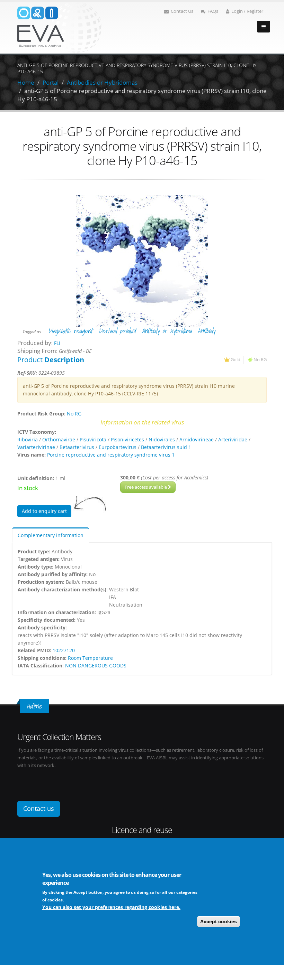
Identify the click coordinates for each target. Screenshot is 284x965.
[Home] (59, 27)
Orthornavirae (58, 439)
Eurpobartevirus (117, 447)
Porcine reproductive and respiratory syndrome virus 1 (111, 454)
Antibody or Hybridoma (167, 331)
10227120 (64, 650)
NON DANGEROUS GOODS (95, 665)
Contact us (38, 808)
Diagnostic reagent (70, 331)
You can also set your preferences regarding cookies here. (111, 907)
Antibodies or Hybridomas (102, 82)
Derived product (117, 331)
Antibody (206, 331)
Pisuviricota (93, 439)
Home (25, 82)
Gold (235, 360)
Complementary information (50, 535)
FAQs (212, 11)
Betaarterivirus (77, 447)
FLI (57, 343)
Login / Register (247, 11)
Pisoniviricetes (127, 439)
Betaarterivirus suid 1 (166, 447)
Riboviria (27, 439)
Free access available (146, 487)
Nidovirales (162, 439)
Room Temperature (90, 658)
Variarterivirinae (36, 447)
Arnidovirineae (196, 439)
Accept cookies (218, 921)
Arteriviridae (232, 439)
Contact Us (182, 11)
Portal (51, 82)
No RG (260, 360)
